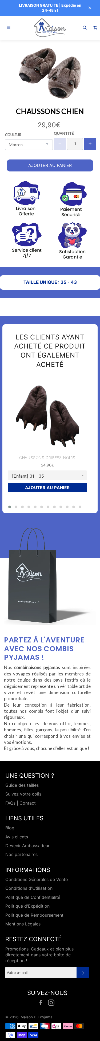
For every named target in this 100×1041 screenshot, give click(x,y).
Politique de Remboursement (34, 915)
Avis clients (16, 836)
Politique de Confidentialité (32, 897)
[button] (9, 507)
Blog (9, 827)
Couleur (13, 135)
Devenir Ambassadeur (27, 845)
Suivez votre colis (23, 794)
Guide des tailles (22, 785)
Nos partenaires (21, 854)
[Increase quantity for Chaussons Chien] (90, 144)
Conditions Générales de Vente (36, 879)
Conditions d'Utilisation (29, 888)
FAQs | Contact (20, 803)
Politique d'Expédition (27, 906)
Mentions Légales (23, 924)
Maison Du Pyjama (37, 1017)
